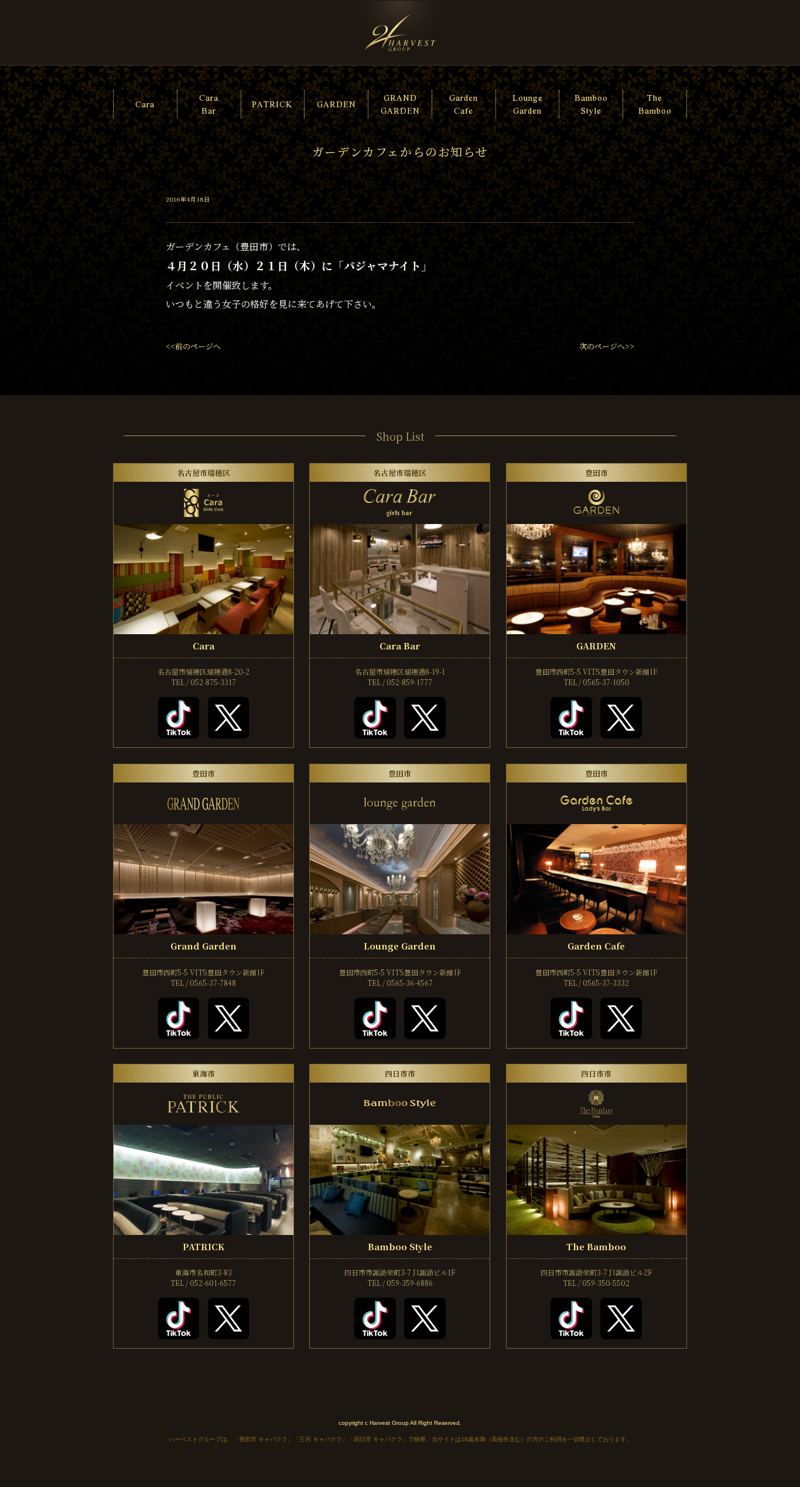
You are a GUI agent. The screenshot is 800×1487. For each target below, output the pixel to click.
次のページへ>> (606, 346)
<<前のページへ (193, 346)
